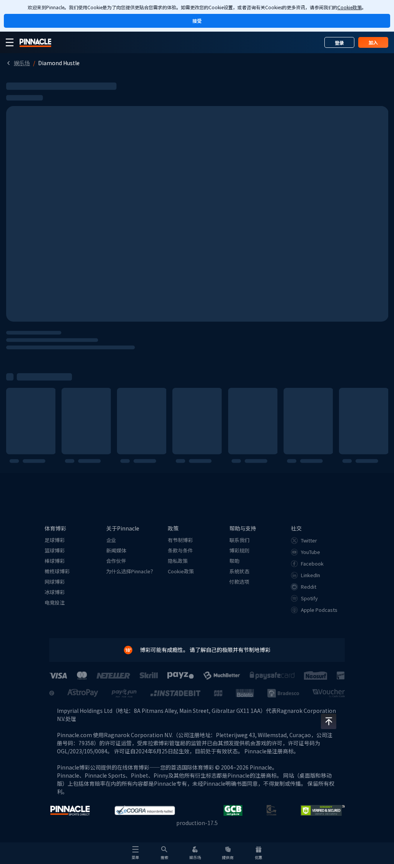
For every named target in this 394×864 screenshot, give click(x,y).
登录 (339, 42)
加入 (373, 42)
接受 (197, 20)
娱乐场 (22, 63)
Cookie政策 (349, 7)
